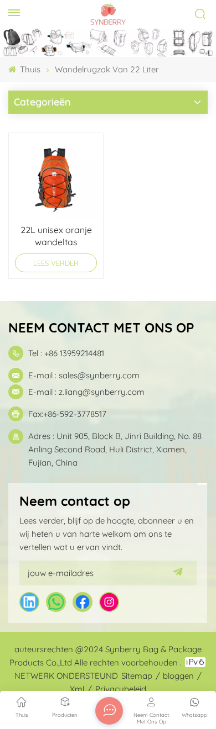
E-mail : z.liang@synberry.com (86, 392)
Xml (77, 689)
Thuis (29, 69)
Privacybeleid (120, 689)
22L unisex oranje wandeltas (56, 235)
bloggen (178, 675)
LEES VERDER (56, 262)
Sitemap (136, 675)
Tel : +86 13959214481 (66, 353)
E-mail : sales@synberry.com (84, 375)
